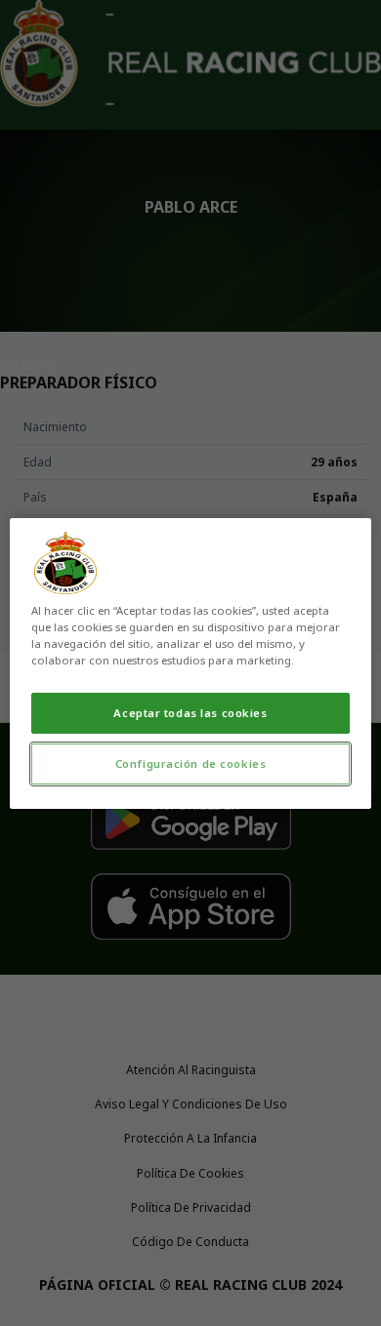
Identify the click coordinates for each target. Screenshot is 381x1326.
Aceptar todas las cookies (190, 712)
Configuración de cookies (191, 763)
